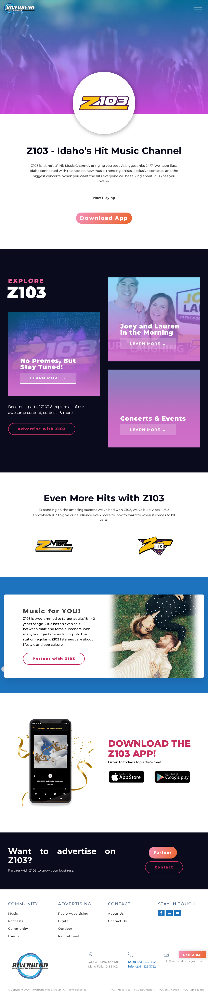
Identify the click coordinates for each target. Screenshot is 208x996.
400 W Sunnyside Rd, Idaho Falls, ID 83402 (103, 964)
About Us (116, 913)
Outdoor (65, 929)
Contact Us (117, 921)
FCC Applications (193, 989)
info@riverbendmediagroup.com (184, 961)
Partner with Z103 (53, 659)
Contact (164, 867)
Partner (163, 852)
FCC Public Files (120, 989)
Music (13, 913)
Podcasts (15, 921)
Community (18, 929)
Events (14, 936)
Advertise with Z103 (42, 429)
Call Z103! (192, 955)
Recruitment (69, 936)
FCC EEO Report (144, 989)
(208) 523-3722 (142, 966)
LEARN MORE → (48, 378)
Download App (104, 218)
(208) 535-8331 (142, 962)
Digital (63, 921)
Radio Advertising (73, 913)
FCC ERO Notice (169, 989)
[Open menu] (198, 10)
